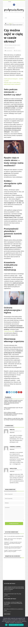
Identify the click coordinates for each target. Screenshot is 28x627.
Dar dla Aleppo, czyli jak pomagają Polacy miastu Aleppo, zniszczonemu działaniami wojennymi (13, 603)
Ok (6, 624)
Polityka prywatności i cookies (16, 624)
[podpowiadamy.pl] (14, 11)
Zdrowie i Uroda (16, 45)
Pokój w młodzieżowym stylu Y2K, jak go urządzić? (13, 408)
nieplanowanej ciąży (9, 331)
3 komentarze (9, 50)
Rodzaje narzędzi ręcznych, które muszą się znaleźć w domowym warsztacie (13, 543)
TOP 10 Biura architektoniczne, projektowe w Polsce (13, 609)
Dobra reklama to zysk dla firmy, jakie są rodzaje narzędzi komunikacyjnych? (13, 419)
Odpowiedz (12, 432)
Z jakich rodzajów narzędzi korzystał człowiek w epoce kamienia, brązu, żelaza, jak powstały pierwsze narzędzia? (13, 402)
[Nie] (26, 621)
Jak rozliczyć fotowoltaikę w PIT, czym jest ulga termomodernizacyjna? (13, 547)
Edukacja (10, 45)
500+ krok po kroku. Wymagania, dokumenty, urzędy (13, 539)
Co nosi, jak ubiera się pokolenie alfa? (15, 536)
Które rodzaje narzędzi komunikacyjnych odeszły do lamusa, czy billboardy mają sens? (13, 414)
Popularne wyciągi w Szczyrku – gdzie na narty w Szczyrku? (13, 551)
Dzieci (10, 23)
